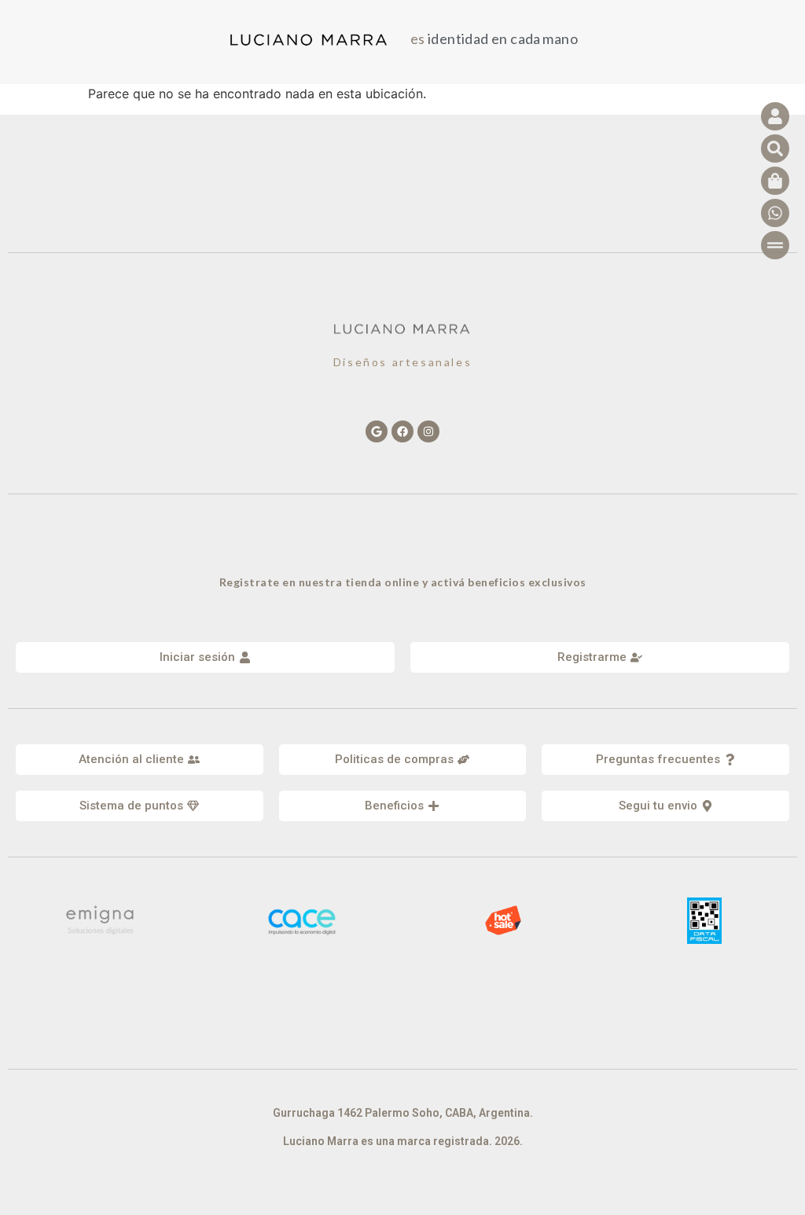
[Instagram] (428, 431)
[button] (139, 759)
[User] (775, 116)
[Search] (775, 148)
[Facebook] (402, 431)
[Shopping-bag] (775, 181)
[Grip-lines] (775, 245)
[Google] (377, 431)
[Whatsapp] (775, 213)
